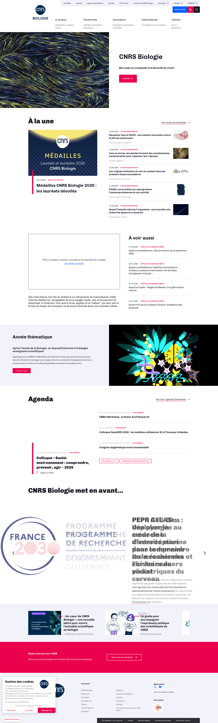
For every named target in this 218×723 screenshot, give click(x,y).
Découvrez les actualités (122, 657)
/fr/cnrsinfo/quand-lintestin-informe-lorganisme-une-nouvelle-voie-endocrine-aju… (149, 211)
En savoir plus (159, 250)
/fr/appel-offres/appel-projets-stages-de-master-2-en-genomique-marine (159, 287)
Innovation (123, 23)
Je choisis (29, 710)
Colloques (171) (109, 461)
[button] (11, 719)
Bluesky (160, 687)
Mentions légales (144, 720)
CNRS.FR (191, 3)
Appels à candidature (95, 3)
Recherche (93, 23)
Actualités (67, 3)
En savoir (126, 78)
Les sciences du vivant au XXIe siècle (128, 709)
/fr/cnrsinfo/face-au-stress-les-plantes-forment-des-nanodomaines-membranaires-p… (149, 155)
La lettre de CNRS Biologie (143, 3)
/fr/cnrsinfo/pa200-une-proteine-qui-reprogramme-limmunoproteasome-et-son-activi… (149, 191)
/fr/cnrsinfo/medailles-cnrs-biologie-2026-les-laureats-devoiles (62, 162)
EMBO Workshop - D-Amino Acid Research (144, 415)
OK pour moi (47, 710)
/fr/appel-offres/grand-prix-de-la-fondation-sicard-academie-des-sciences (159, 304)
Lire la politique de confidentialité (17, 702)
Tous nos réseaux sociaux (164, 692)
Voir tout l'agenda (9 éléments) (171, 399)
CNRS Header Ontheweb (190, 9)
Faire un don (179, 9)
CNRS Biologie (87, 690)
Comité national (87, 708)
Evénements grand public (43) (135, 461)
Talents (176, 23)
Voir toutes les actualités (173, 122)
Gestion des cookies (183, 720)
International (154, 22)
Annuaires (162, 3)
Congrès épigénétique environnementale (144, 445)
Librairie (111, 3)
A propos (64, 23)
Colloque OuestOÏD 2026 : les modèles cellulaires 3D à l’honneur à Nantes (144, 430)
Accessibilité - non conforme (112, 720)
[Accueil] (40, 12)
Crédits (130, 720)
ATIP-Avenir (123, 3)
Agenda (79, 3)
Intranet (177, 3)
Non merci (11, 710)
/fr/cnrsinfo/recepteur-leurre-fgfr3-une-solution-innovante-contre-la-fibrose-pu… (149, 138)
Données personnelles (163, 720)
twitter (155, 687)
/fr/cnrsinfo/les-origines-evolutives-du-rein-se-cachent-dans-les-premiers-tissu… (149, 173)
